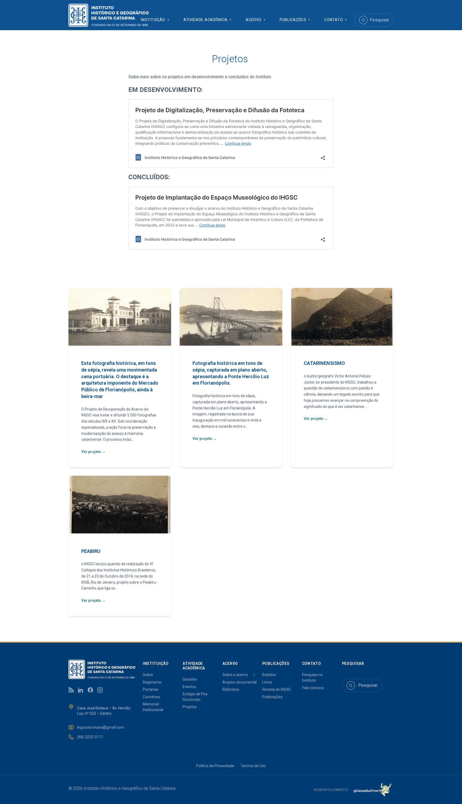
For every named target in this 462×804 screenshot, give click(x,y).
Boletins (269, 675)
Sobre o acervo (235, 675)
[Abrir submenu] (168, 20)
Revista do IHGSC (276, 689)
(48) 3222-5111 (90, 737)
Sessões (190, 679)
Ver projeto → (93, 452)
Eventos (189, 687)
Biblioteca (230, 689)
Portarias (150, 689)
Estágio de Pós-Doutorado (196, 697)
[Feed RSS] (71, 690)
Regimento (152, 682)
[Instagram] (100, 690)
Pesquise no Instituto (312, 677)
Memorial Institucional (153, 707)
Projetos (190, 707)
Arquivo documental (239, 682)
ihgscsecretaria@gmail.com (100, 727)
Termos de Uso (253, 766)
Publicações (272, 697)
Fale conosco (313, 688)
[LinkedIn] (80, 690)
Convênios (151, 697)
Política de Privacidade (215, 766)
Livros (267, 682)
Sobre (148, 675)
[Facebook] (90, 690)
